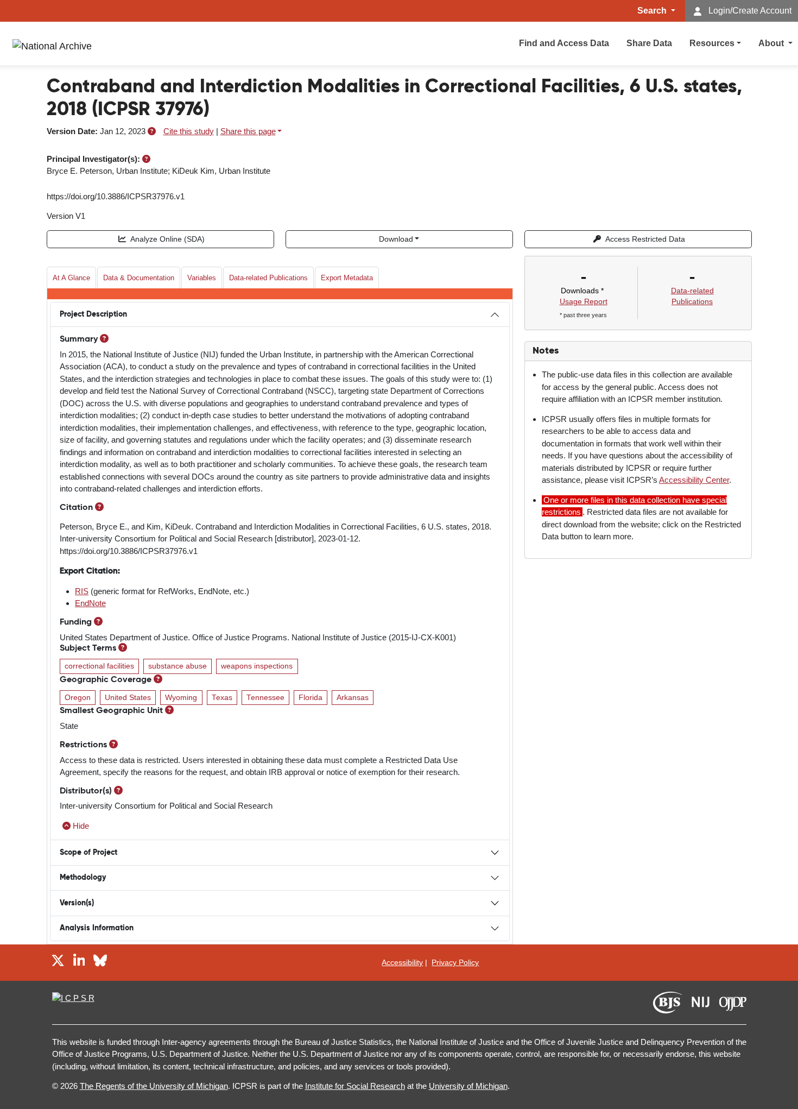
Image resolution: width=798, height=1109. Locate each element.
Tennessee (265, 698)
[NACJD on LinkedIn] (79, 962)
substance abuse (177, 666)
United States (128, 698)
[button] (152, 131)
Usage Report (583, 301)
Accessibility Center (694, 479)
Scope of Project (88, 852)
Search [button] (653, 10)
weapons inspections (257, 666)
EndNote (90, 603)
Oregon (78, 698)
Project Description (93, 314)
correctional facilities (99, 666)
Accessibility (402, 962)
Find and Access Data (564, 43)
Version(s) (77, 903)
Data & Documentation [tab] (138, 278)
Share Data (649, 43)
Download (396, 239)
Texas (222, 698)
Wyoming (181, 698)
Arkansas (353, 698)
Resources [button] (711, 43)
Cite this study (188, 131)
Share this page (248, 131)
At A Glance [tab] (71, 278)
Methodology (83, 877)
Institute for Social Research (355, 1086)
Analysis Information (97, 928)
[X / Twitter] (58, 962)
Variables (201, 278)
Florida (310, 698)
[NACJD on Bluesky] (100, 962)
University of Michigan (468, 1086)
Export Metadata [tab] (347, 278)
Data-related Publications (268, 278)
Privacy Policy (455, 962)
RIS (81, 591)
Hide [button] (81, 825)
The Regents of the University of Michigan (154, 1086)
